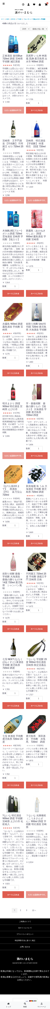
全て (2, 19)
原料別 (13, 19)
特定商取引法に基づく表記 (25, 940)
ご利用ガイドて (25, 921)
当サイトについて (25, 928)
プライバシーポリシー (25, 934)
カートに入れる (37, 110)
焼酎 (7, 19)
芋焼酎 (19, 19)
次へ (34, 910)
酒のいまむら (25, 958)
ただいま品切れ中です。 (13, 110)
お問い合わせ (25, 947)
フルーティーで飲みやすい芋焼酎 (34, 19)
